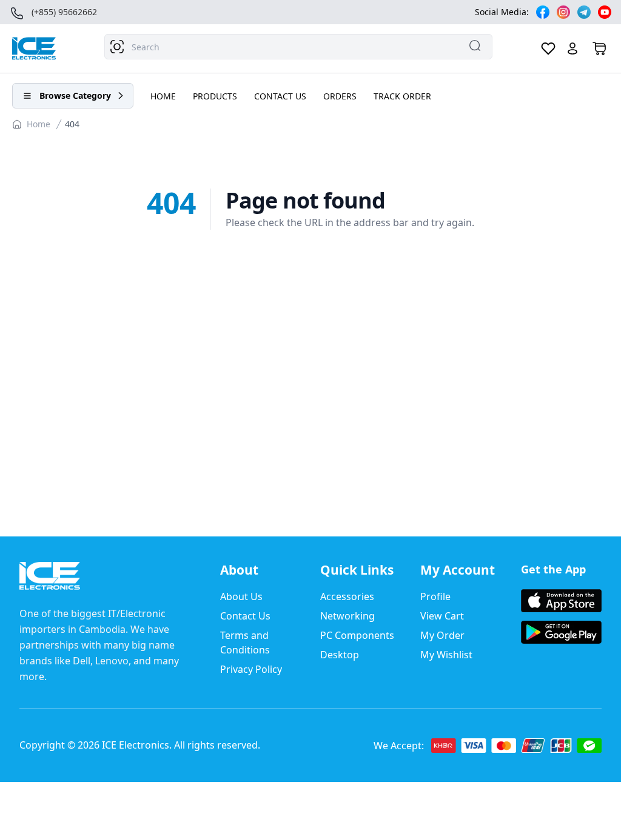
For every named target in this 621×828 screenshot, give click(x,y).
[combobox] (298, 47)
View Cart (442, 616)
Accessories (347, 596)
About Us (241, 596)
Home (38, 124)
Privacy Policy (251, 669)
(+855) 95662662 (64, 12)
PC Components (357, 635)
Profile (435, 596)
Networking (347, 616)
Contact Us (245, 616)
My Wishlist (446, 654)
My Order (442, 635)
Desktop (339, 654)
